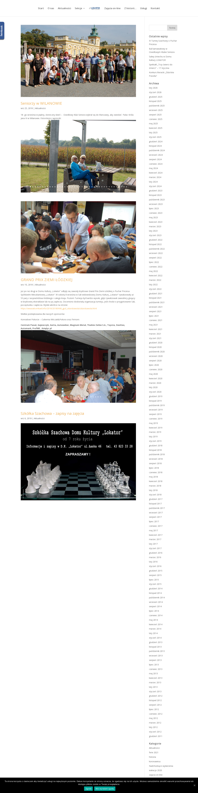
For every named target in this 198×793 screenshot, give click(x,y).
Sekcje (78, 8)
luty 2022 (153, 284)
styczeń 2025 (155, 137)
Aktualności (64, 8)
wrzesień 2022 (156, 253)
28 (96, 186)
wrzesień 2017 (156, 512)
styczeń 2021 (155, 338)
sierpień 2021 (155, 311)
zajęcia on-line (155, 774)
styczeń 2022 (155, 289)
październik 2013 (157, 651)
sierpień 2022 (155, 257)
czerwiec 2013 (155, 669)
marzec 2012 (155, 722)
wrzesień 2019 (156, 409)
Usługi (143, 8)
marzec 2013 (155, 682)
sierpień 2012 (155, 704)
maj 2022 (153, 271)
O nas (51, 8)
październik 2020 (157, 351)
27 (94, 186)
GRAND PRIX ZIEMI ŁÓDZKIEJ (46, 279)
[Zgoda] (194, 785)
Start (41, 8)
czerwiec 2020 (155, 369)
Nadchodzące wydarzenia (161, 766)
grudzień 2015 (155, 570)
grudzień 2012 (155, 695)
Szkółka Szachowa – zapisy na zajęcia (52, 413)
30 (101, 186)
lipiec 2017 (154, 521)
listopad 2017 (155, 503)
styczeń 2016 (155, 566)
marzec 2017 (155, 539)
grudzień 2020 (155, 342)
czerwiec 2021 (155, 320)
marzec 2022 (155, 280)
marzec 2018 (155, 485)
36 (116, 186)
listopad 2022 (155, 244)
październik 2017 (157, 508)
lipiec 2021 (154, 315)
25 (89, 186)
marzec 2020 (155, 383)
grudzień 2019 (155, 396)
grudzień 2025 (155, 96)
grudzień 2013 (155, 642)
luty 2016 (153, 561)
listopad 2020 (155, 347)
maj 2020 (153, 374)
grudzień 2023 (155, 190)
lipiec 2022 (154, 262)
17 (69, 186)
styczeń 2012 (155, 731)
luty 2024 (153, 181)
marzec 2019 (155, 432)
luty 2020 (153, 387)
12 (57, 186)
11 (55, 186)
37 (119, 186)
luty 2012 (153, 727)
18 (72, 186)
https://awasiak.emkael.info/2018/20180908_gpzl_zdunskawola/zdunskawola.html (59, 308)
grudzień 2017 (155, 499)
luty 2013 (153, 687)
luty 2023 (153, 230)
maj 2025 (153, 123)
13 (59, 186)
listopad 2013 (155, 646)
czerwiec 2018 (155, 472)
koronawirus (155, 761)
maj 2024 (153, 168)
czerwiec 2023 (155, 213)
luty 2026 (153, 87)
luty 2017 (153, 543)
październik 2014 (157, 597)
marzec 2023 (155, 226)
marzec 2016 (155, 557)
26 (91, 186)
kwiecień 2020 (155, 378)
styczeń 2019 (155, 441)
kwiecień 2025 (155, 128)
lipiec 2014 (154, 610)
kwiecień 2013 (155, 678)
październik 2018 (157, 454)
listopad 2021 (155, 297)
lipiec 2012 (154, 709)
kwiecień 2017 (155, 535)
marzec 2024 (155, 177)
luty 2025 (153, 132)
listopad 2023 (155, 195)
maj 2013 (153, 673)
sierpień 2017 (155, 517)
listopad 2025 (155, 101)
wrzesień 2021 (156, 306)
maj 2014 (153, 619)
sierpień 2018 (155, 463)
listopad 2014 (155, 593)
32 (106, 186)
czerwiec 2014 (155, 615)
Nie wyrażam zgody (105, 788)
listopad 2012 (155, 700)
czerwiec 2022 (155, 266)
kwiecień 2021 (155, 329)
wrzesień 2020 (156, 356)
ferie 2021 (153, 752)
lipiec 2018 (154, 467)
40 (126, 186)
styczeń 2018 (155, 494)
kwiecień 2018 (155, 481)
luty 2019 (153, 436)
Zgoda (88, 788)
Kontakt (155, 8)
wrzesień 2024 (156, 154)
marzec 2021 (155, 333)
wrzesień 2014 (156, 602)
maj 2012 (153, 718)
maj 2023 (153, 217)
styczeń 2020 (155, 391)
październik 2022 (157, 248)
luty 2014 (153, 633)
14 (62, 186)
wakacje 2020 (155, 770)
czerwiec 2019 (155, 418)
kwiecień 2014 (155, 624)
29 (99, 186)
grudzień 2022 (155, 239)
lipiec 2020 (154, 365)
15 (64, 186)
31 (104, 186)
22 (82, 186)
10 (52, 186)
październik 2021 (157, 302)
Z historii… (130, 8)
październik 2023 (157, 199)
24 (87, 186)
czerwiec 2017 (155, 526)
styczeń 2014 (155, 637)
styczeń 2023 (155, 235)
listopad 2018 (155, 450)
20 (77, 186)
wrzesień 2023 (156, 204)
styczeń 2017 (155, 548)
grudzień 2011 (155, 736)
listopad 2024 (155, 145)
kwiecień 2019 (155, 427)
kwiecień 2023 (155, 222)
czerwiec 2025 (155, 119)
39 (124, 186)
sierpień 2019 (155, 414)
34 (111, 186)
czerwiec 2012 (155, 713)
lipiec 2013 (154, 664)
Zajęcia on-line (112, 8)
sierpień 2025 (155, 114)
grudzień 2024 (155, 141)
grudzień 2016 (155, 552)
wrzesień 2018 (156, 458)
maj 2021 (153, 324)
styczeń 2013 (155, 691)
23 (84, 186)
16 (67, 186)
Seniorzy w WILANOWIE (41, 103)
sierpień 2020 (155, 360)
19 (74, 186)
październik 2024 (157, 150)
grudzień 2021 (155, 293)
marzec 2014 (155, 628)
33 (109, 186)
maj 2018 (153, 476)
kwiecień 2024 (155, 172)
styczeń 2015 (155, 584)
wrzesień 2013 (156, 655)
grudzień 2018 (155, 445)
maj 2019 (153, 423)
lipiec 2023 (154, 208)
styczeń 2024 (155, 186)
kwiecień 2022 (155, 275)
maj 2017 (153, 530)
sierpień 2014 (155, 606)
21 (79, 186)
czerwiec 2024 (155, 163)
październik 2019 (157, 405)
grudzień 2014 (155, 588)
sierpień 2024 (155, 159)
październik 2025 (157, 105)
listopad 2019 (155, 400)
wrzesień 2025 (156, 110)
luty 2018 (153, 490)
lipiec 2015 (154, 579)
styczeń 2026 (155, 92)
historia (152, 757)
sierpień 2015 (155, 575)
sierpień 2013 (155, 660)
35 (114, 186)
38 (121, 186)
